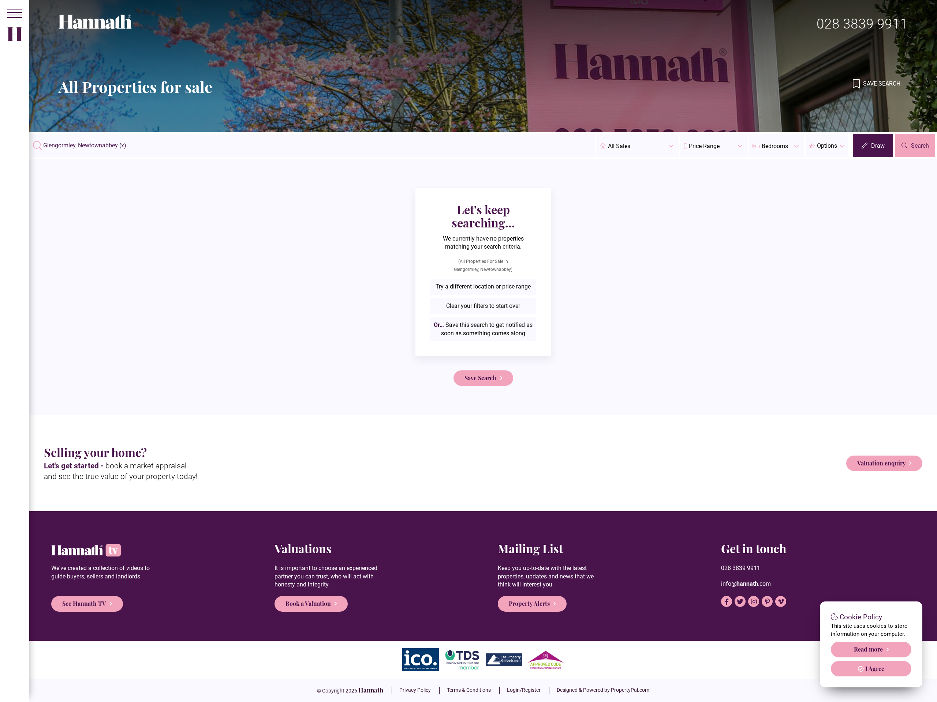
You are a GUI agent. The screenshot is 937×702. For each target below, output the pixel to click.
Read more (868, 649)
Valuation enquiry (881, 463)
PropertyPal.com (630, 690)
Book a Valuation (308, 603)
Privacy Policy (415, 690)
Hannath (370, 690)
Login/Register (524, 690)
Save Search (881, 83)
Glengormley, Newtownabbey (84, 145)
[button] (827, 145)
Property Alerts (529, 603)
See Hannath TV (84, 603)
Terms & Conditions (469, 690)
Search (920, 145)
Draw (878, 145)
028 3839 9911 (862, 24)
